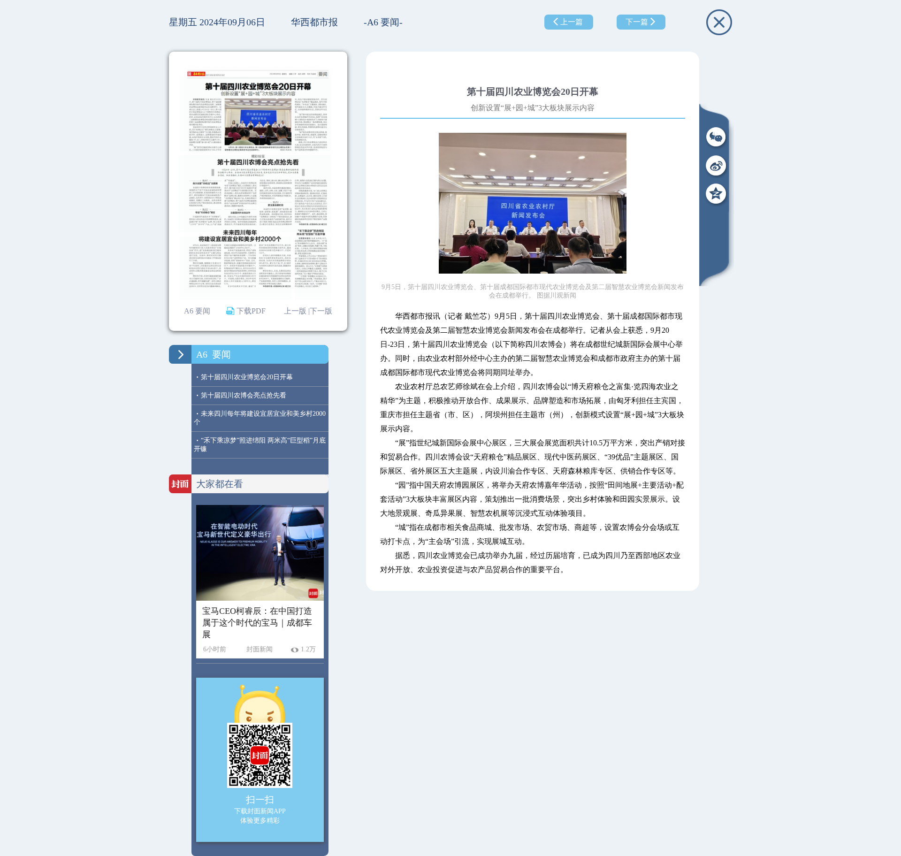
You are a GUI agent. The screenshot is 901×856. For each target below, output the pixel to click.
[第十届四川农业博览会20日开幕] (255, 113)
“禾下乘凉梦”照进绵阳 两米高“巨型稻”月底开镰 (260, 444)
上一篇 (571, 22)
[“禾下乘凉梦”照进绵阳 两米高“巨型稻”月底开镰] (313, 268)
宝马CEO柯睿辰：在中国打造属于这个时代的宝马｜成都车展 (257, 622)
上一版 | (297, 311)
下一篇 (637, 22)
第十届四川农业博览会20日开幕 (244, 377)
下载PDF (251, 311)
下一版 (321, 311)
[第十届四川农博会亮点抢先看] (254, 194)
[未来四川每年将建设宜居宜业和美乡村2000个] (236, 268)
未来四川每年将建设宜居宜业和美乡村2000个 (260, 418)
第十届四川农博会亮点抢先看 (241, 395)
